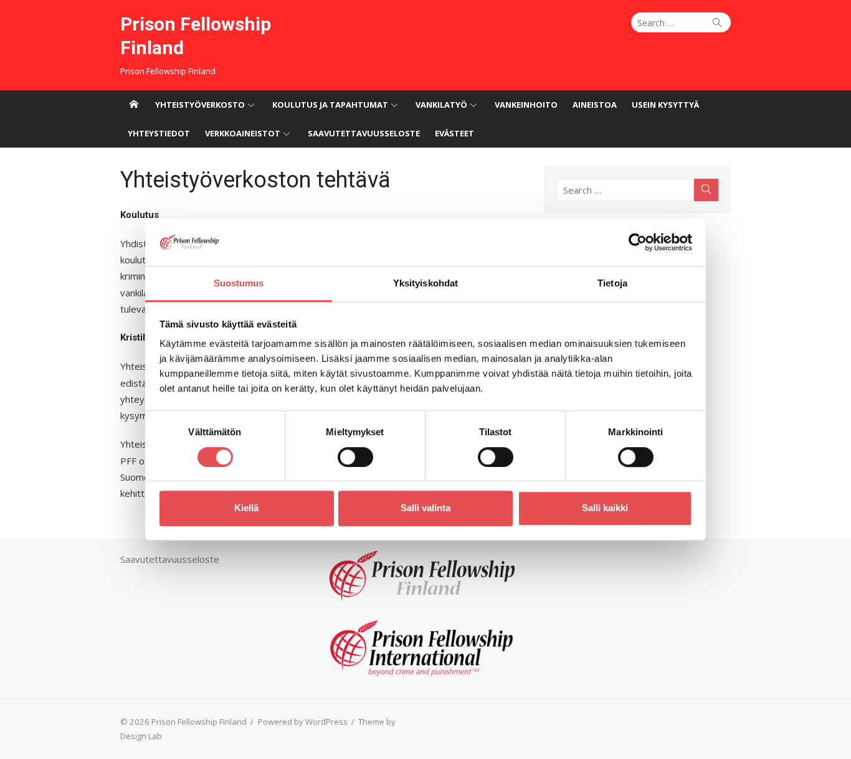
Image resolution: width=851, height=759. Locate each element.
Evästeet (454, 133)
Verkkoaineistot (242, 133)
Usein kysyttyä (665, 104)
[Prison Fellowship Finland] (134, 104)
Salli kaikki (605, 507)
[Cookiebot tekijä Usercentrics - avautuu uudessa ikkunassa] (637, 242)
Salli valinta (425, 507)
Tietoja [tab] (612, 283)
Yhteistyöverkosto (200, 104)
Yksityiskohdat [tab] (425, 283)
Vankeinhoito (526, 104)
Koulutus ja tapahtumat (330, 104)
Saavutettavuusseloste (364, 133)
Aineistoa (595, 104)
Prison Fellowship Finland (195, 36)
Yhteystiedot (159, 133)
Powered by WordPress (303, 721)
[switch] (355, 457)
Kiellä (246, 507)
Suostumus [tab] (239, 283)
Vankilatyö (441, 104)
